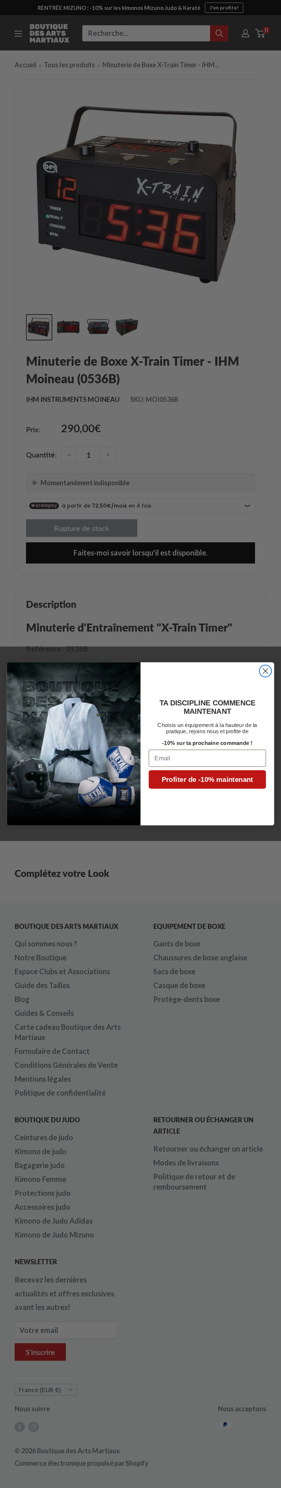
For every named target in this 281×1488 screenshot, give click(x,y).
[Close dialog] (265, 671)
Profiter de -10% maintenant (207, 780)
